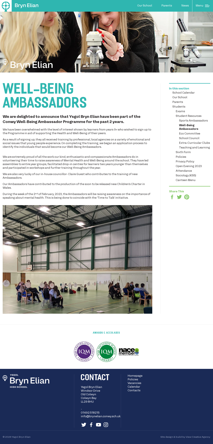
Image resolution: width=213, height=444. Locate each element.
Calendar (134, 387)
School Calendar (183, 93)
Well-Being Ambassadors (188, 127)
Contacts (134, 390)
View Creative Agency (198, 437)
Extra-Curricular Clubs (194, 143)
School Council (189, 138)
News (185, 5)
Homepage (135, 376)
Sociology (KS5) (186, 175)
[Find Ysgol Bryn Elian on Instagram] (106, 425)
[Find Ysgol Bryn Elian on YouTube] (99, 425)
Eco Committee (189, 133)
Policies (181, 157)
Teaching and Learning (194, 147)
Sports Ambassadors (193, 121)
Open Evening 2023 (189, 166)
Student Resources (189, 116)
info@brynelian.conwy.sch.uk (100, 416)
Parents (166, 5)
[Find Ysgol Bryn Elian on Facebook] (91, 425)
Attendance (184, 171)
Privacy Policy (185, 161)
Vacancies (134, 383)
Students (178, 107)
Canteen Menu (186, 180)
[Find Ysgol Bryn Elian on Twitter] (84, 425)
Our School (144, 5)
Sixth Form (183, 152)
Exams (180, 111)
